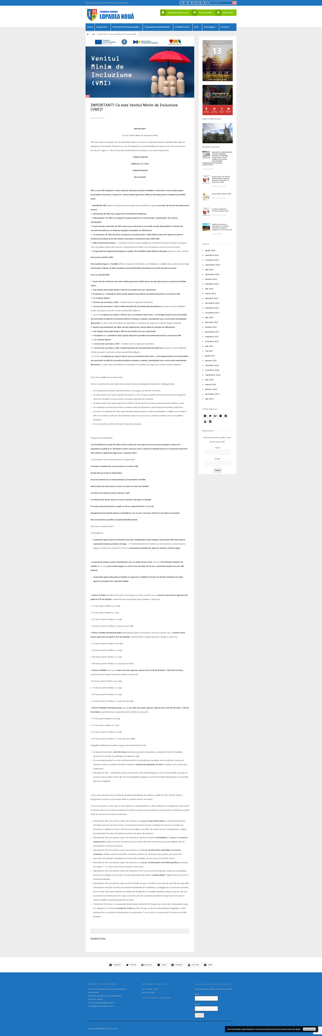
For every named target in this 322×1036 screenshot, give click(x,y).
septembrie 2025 (212, 264)
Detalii (298, 1029)
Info (196, 27)
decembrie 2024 (212, 274)
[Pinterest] (198, 3)
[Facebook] (181, 3)
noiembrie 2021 (212, 336)
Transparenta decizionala (157, 27)
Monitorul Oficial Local (178, 13)
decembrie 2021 (212, 331)
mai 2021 (209, 351)
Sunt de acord (309, 1029)
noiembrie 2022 (212, 308)
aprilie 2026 (210, 250)
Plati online (228, 13)
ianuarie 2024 (211, 279)
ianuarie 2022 (211, 327)
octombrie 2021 (212, 341)
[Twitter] (186, 3)
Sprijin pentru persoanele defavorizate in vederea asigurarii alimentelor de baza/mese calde (221, 179)
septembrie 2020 (212, 375)
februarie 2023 (211, 298)
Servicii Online (205, 13)
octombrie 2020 (212, 370)
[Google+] (190, 3)
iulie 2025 (209, 269)
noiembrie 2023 (212, 284)
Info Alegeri (209, 27)
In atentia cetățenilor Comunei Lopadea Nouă (220, 210)
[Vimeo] (206, 3)
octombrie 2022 (212, 312)
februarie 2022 (211, 322)
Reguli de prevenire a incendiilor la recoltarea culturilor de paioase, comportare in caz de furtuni (222, 227)
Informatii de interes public (126, 27)
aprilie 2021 (210, 355)
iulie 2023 (209, 288)
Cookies (145, 998)
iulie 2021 (209, 346)
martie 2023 (210, 293)
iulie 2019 (209, 398)
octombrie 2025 (212, 260)
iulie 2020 (209, 379)
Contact (225, 27)
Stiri (93, 34)
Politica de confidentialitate (160, 998)
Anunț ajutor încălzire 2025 (221, 193)
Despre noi (101, 27)
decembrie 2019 (212, 394)
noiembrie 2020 (212, 365)
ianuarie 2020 (211, 389)
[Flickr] (194, 3)
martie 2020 (210, 384)
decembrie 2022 (212, 303)
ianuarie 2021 (211, 360)
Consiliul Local (182, 27)
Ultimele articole (211, 147)
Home (90, 27)
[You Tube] (202, 3)
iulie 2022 (209, 317)
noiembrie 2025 (212, 255)
